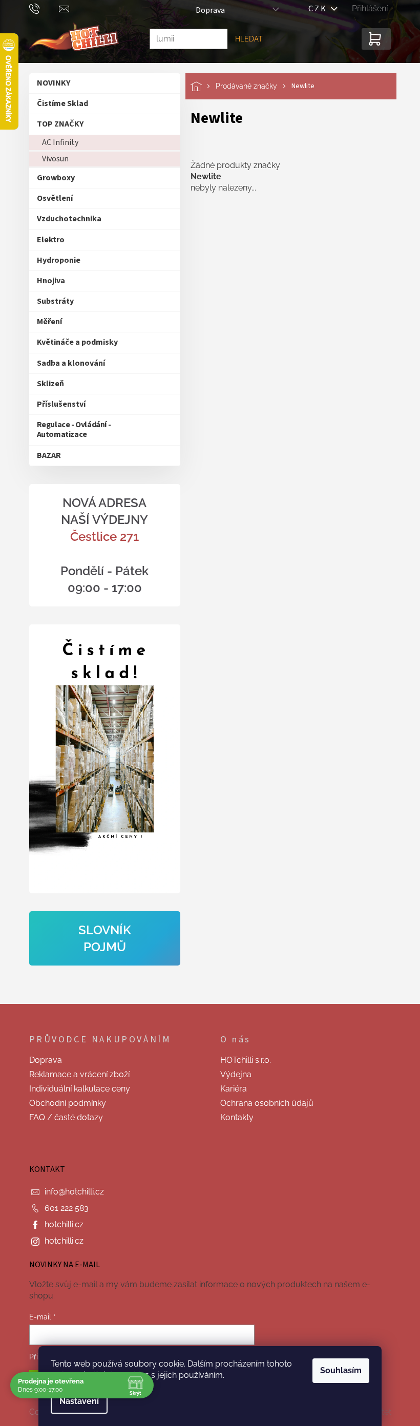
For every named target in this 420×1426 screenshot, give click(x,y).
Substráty (51, 301)
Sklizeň (46, 383)
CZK (316, 8)
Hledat (245, 39)
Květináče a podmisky (73, 342)
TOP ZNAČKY (56, 124)
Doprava (206, 10)
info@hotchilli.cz (70, 1192)
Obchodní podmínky (63, 1103)
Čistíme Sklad (58, 103)
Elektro (46, 239)
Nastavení (75, 1401)
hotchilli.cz (59, 1224)
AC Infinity (56, 142)
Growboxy (52, 177)
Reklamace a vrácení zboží (75, 1074)
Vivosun (51, 158)
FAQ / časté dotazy (62, 1117)
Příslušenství (57, 404)
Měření (45, 321)
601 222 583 (62, 1208)
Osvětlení (51, 198)
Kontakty (233, 1117)
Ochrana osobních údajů (263, 1103)
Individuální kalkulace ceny (75, 1089)
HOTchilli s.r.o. (242, 1060)
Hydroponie (54, 260)
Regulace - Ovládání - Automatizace (70, 429)
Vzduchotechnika (65, 218)
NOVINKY (49, 83)
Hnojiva (47, 280)
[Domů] (199, 86)
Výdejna (232, 1074)
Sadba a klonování (67, 363)
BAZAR (45, 455)
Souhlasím (337, 1370)
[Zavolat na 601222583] (40, 8)
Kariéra (230, 1089)
